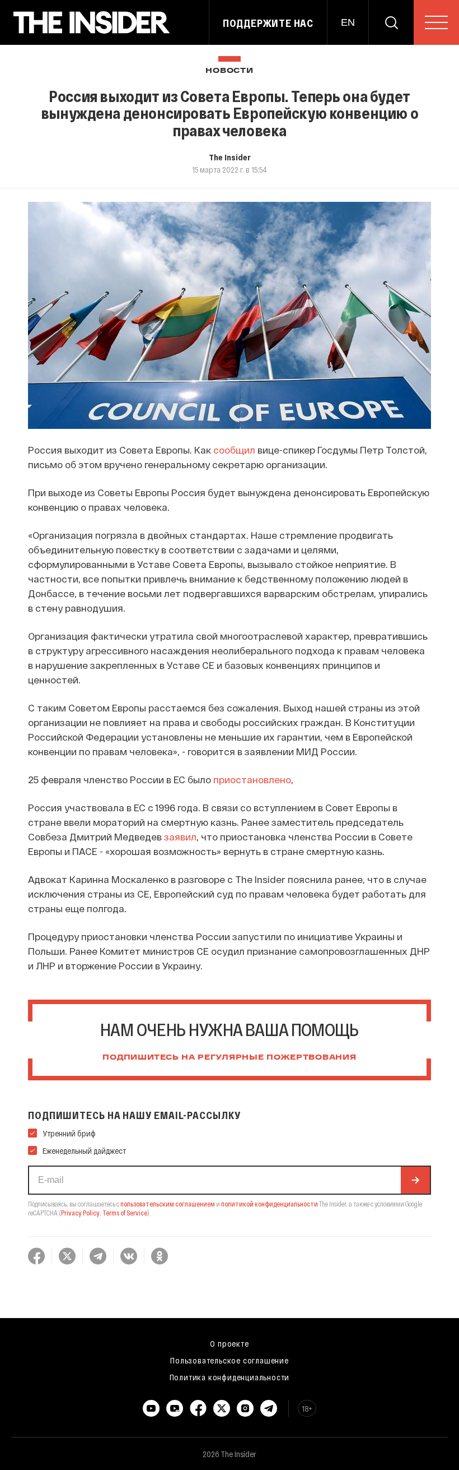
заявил (180, 836)
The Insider (230, 157)
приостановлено (252, 779)
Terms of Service (124, 1213)
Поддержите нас (268, 23)
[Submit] (415, 1180)
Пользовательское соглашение (229, 1360)
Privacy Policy (80, 1213)
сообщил (234, 449)
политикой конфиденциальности (269, 1204)
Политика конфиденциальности (230, 1377)
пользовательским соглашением (167, 1204)
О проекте (229, 1343)
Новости (229, 71)
